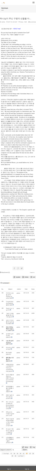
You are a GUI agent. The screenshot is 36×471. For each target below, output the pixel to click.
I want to (32, 272)
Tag (33, 447)
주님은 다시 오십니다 (10, 309)
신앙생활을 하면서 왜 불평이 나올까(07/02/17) (10, 440)
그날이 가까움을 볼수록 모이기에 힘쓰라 (10, 315)
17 (11, 453)
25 (12, 456)
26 (15, 456)
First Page (6, 453)
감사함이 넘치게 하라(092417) (10, 335)
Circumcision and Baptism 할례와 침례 (9, 303)
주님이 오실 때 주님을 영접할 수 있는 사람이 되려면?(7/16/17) (10, 422)
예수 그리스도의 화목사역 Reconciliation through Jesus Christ (10, 405)
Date (26, 289)
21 (23, 453)
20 (20, 453)
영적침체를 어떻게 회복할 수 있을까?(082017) (10, 389)
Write (26, 447)
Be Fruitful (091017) (9, 353)
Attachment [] (5, 272)
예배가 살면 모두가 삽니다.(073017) (10, 396)
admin (18, 293)
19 (17, 453)
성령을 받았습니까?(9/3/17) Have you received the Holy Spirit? (10, 368)
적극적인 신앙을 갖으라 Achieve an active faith (10, 295)
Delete (26, 277)
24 (33, 453)
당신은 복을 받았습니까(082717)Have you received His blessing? (10, 378)
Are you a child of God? (10, 348)
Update (18, 277)
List (34, 277)
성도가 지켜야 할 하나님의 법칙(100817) (10, 322)
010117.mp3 (16, 28)
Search (25, 450)
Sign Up (27, 469)
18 (14, 453)
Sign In (9, 469)
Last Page (20, 456)
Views (32, 289)
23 (30, 453)
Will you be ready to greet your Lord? (10, 413)
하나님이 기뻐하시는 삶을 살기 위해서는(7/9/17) (10, 431)
